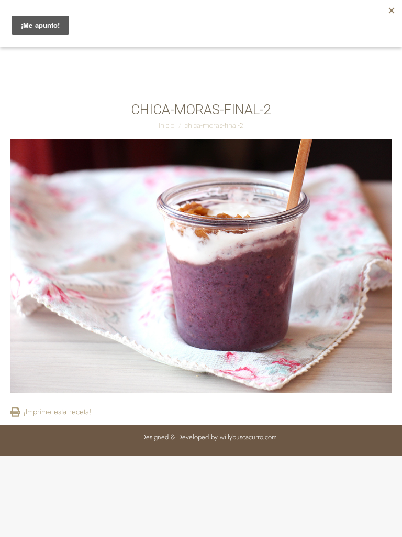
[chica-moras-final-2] (201, 266)
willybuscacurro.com (248, 437)
